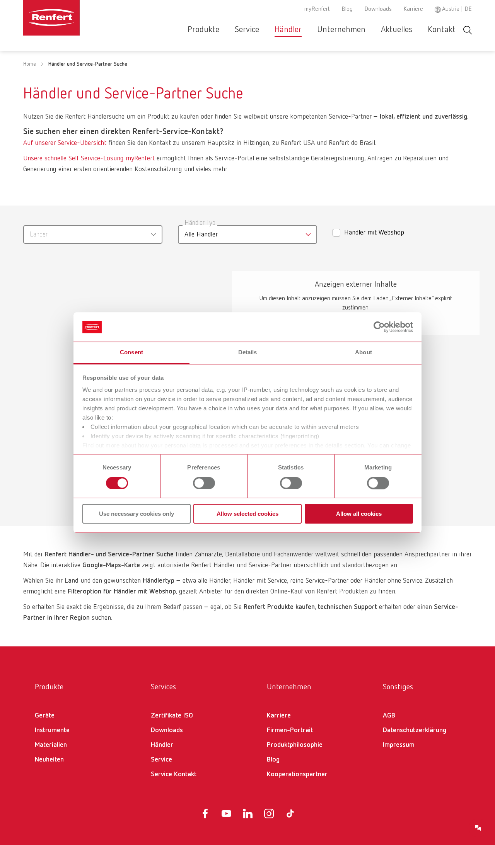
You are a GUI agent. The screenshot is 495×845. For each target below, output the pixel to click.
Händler (288, 30)
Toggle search (467, 30)
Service (247, 30)
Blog (347, 9)
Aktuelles (396, 30)
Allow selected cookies (247, 513)
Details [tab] (247, 352)
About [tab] (363, 352)
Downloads (378, 9)
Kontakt (442, 30)
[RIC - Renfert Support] (478, 828)
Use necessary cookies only (136, 513)
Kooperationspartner (297, 774)
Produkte (203, 30)
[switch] (204, 483)
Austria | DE (457, 9)
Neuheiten (49, 759)
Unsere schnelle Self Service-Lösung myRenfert (89, 158)
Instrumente (52, 730)
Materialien (51, 744)
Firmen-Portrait (290, 730)
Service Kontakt (173, 774)
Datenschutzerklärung (414, 730)
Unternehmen (341, 30)
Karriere (413, 9)
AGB (389, 715)
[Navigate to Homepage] (75, 18)
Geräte (45, 715)
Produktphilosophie (295, 744)
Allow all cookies (359, 513)
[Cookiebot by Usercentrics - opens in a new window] (379, 327)
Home (29, 64)
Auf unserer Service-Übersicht (64, 142)
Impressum (399, 744)
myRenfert (317, 9)
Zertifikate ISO (172, 715)
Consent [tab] (131, 352)
